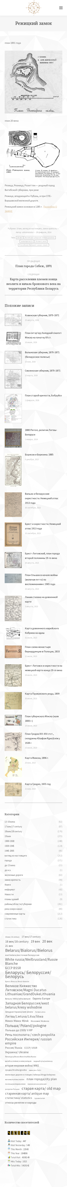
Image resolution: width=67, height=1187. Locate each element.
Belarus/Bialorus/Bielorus (28, 950)
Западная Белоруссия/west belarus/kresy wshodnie (27, 1005)
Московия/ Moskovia (40, 1021)
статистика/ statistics (18, 1098)
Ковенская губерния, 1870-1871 (42, 315)
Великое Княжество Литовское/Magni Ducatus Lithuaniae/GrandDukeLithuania (30, 990)
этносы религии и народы (20, 1102)
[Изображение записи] (13, 320)
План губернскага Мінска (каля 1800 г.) (42, 718)
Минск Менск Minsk (17, 1021)
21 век (9, 946)
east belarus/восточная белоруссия (22, 955)
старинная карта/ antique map (27, 1094)
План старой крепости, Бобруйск (43, 395)
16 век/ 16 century (12, 937)
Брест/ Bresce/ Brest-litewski (17, 981)
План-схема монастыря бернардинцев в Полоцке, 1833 (42, 649)
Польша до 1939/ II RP (19, 1030)
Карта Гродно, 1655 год (38, 783)
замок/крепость (27, 241)
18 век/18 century (17, 941)
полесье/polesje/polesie (15, 1084)
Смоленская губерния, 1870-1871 (42, 370)
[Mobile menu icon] (61, 8)
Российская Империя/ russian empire (33, 245)
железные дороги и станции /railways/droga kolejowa (30, 1074)
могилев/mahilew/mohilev (14, 1079)
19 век (19, 228)
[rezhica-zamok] (33, 82)
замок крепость (50, 228)
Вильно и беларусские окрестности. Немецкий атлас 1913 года (41, 498)
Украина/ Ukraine (17, 1052)
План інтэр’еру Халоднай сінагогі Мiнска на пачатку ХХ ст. (43, 335)
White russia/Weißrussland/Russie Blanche (31, 961)
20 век (47, 941)
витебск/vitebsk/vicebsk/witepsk (18, 1061)
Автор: (25, 232)
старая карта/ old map (41, 1088)
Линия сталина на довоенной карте (41, 599)
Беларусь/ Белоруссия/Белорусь (28, 974)
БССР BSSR (13, 968)
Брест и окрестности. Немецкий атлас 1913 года (43, 526)
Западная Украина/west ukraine (19, 1012)
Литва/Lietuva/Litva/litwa (24, 1016)
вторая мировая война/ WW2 (22, 1065)
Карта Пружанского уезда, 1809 (42, 693)
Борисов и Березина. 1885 (39, 454)
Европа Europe (41, 998)
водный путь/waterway (43, 1061)
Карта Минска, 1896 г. (37, 757)
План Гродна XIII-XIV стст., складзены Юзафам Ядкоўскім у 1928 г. (42, 738)
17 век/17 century (31, 936)
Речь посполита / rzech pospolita (30, 1035)
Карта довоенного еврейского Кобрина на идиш (42, 630)
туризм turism (39, 1098)
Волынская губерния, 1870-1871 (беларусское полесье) (42, 354)
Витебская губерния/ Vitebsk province (40, 237)
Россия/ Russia (13, 1047)
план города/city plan (41, 1079)
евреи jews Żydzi (35, 1070)
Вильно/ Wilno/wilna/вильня (17, 998)
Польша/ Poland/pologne (25, 1026)
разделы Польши (12, 1089)
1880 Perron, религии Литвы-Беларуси (41, 432)
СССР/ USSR (30, 1047)
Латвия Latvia (41, 241)
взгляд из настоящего (32, 228)
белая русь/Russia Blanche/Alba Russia (20, 1056)
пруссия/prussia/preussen (37, 1084)
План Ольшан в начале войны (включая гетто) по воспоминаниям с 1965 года (41, 579)
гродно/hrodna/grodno (16, 1070)
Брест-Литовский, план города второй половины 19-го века (42, 556)
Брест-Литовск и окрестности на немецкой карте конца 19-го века (43, 668)
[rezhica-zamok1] (33, 153)
